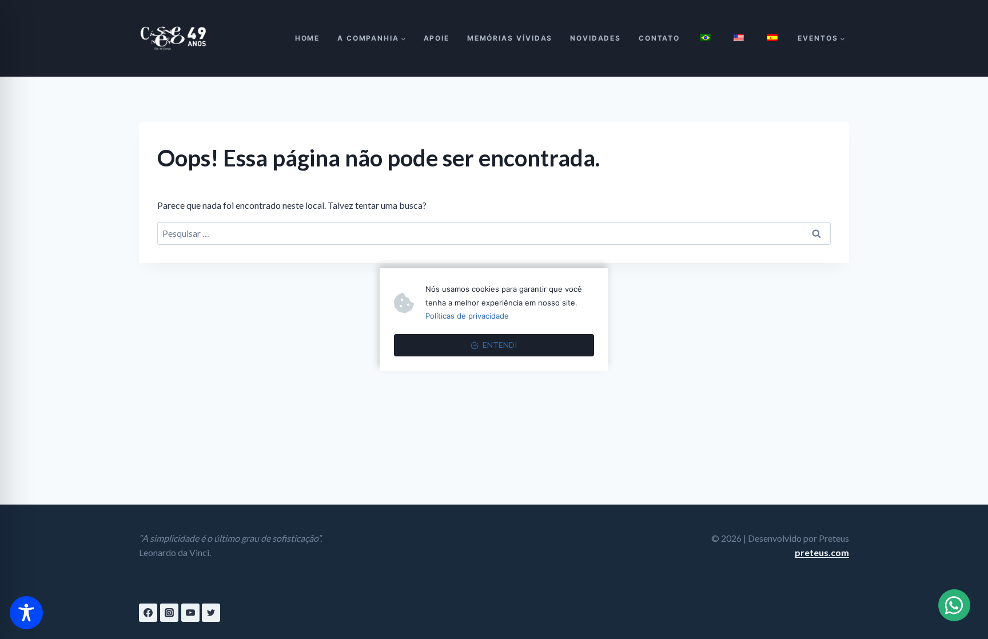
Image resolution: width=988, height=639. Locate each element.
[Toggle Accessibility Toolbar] (26, 612)
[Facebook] (148, 613)
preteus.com (822, 552)
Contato (659, 38)
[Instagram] (169, 613)
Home (307, 38)
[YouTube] (190, 613)
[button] (954, 605)
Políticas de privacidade (467, 315)
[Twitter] (211, 613)
